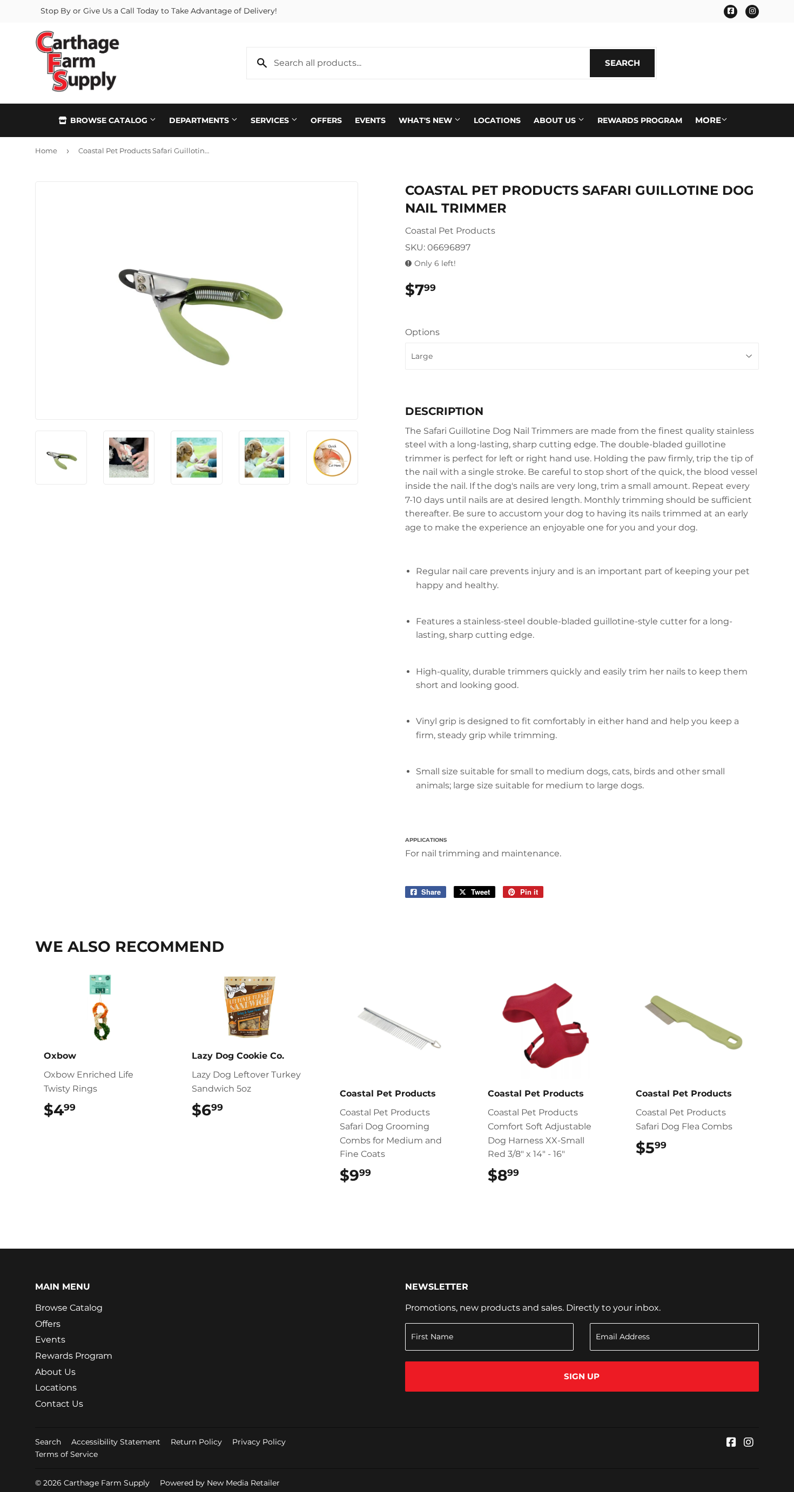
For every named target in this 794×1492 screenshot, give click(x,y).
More (708, 120)
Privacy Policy (259, 1442)
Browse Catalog (109, 120)
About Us (556, 120)
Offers (326, 120)
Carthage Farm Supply (107, 1483)
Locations (497, 120)
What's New (426, 120)
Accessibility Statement (115, 1442)
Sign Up (582, 1376)
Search (630, 63)
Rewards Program (639, 120)
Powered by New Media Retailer (220, 1483)
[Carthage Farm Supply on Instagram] (748, 1443)
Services (271, 120)
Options (422, 332)
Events (370, 120)
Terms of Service (66, 1454)
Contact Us (59, 1404)
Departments (200, 120)
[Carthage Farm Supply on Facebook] (731, 1443)
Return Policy (196, 1442)
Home (46, 150)
